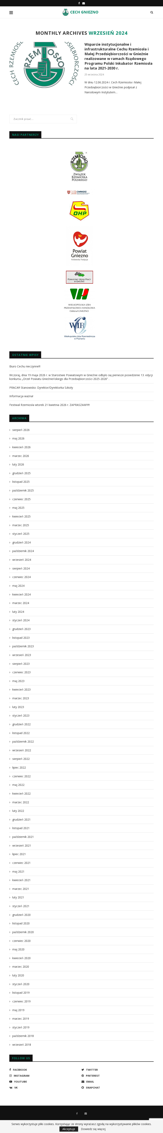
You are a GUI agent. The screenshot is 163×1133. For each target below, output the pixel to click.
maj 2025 (18, 508)
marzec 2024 (20, 603)
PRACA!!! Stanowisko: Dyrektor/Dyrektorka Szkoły (41, 387)
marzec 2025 (20, 525)
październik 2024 (23, 551)
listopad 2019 (21, 992)
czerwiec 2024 (21, 577)
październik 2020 (23, 932)
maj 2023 (18, 681)
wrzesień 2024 (21, 560)
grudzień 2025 (21, 473)
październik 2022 (23, 741)
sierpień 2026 (21, 430)
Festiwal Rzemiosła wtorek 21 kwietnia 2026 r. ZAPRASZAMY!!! (49, 405)
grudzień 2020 (21, 915)
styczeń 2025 (20, 534)
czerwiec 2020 (21, 941)
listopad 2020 (21, 923)
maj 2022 (18, 785)
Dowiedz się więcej (93, 1129)
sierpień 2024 (21, 568)
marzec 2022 (20, 802)
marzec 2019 (20, 1018)
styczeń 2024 (20, 620)
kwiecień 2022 (21, 793)
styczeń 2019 (20, 1027)
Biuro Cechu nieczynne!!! (24, 366)
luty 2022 (18, 811)
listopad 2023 (21, 638)
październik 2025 (23, 490)
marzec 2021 (20, 889)
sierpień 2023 (21, 664)
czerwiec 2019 (21, 1001)
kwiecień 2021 (21, 880)
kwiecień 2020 (21, 958)
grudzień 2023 (21, 629)
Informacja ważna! (21, 396)
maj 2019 (18, 1010)
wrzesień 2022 (21, 750)
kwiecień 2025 (21, 516)
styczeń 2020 (20, 984)
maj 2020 (18, 949)
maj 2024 (18, 586)
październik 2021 (23, 837)
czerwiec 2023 (21, 672)
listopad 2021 (21, 828)
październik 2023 (23, 646)
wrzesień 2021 (21, 845)
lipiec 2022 (19, 767)
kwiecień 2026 (21, 447)
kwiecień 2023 (21, 689)
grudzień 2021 (21, 819)
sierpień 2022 (21, 759)
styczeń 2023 (20, 715)
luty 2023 (18, 707)
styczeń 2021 (20, 906)
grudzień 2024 (21, 542)
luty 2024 (18, 612)
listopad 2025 (21, 482)
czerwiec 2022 (21, 776)
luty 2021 (18, 897)
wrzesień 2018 (21, 1044)
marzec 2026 (20, 456)
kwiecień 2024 (21, 594)
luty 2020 (18, 975)
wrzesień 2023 (21, 655)
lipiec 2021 (19, 854)
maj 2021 (18, 871)
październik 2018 (23, 1036)
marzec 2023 (20, 698)
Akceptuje (68, 1129)
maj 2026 (18, 438)
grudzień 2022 (21, 724)
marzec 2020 (20, 966)
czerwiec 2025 (21, 499)
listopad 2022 (21, 733)
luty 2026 (18, 464)
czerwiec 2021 (21, 863)
